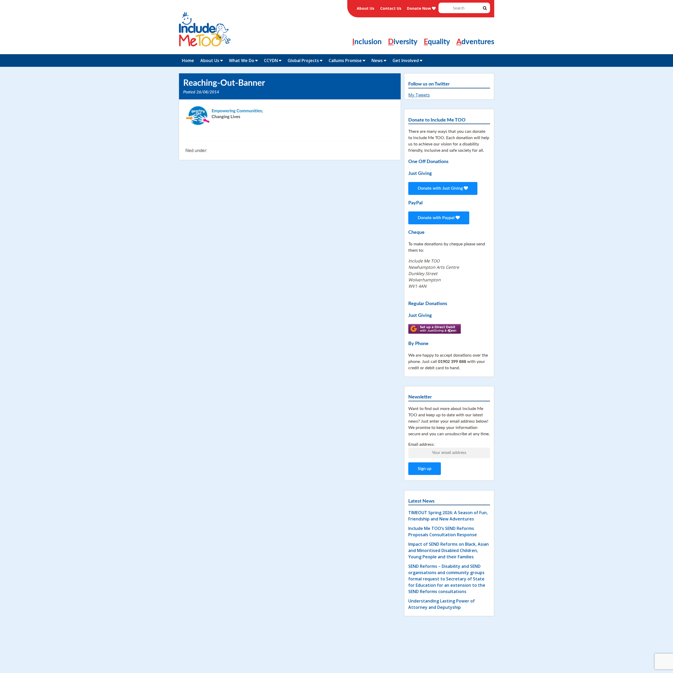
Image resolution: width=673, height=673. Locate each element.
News (377, 60)
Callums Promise (345, 60)
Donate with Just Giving (441, 188)
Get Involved (405, 60)
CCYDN (271, 60)
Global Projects (303, 60)
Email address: (421, 444)
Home (188, 60)
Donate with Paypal (437, 218)
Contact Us (390, 8)
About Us (365, 8)
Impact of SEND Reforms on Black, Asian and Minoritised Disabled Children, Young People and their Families (448, 550)
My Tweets (419, 95)
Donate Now (419, 8)
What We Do (241, 60)
